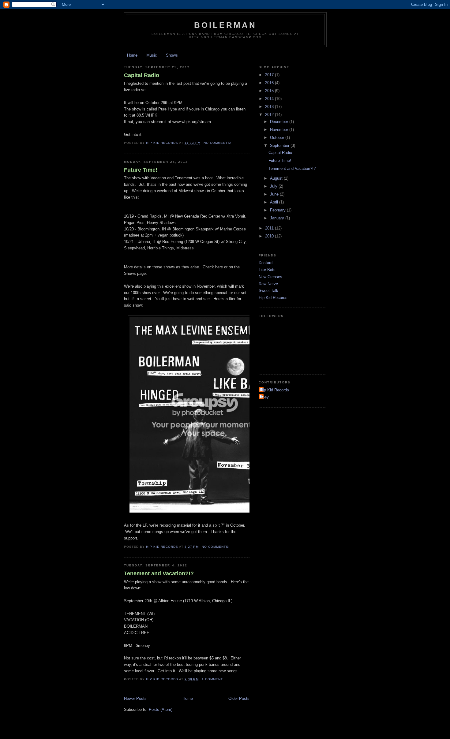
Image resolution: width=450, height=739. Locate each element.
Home (132, 55)
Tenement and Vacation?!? (159, 573)
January (277, 218)
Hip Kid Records (273, 297)
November (279, 129)
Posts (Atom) (160, 709)
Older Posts (238, 698)
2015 (270, 90)
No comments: (218, 142)
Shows (172, 55)
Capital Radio (141, 75)
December (279, 121)
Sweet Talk (268, 290)
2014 (270, 98)
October (277, 137)
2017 (270, 75)
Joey (264, 397)
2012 (270, 114)
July (274, 186)
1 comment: (213, 679)
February (278, 210)
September (280, 145)
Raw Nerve (268, 284)
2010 (270, 236)
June (275, 194)
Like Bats (267, 269)
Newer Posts (135, 698)
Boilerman (225, 25)
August (277, 178)
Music (151, 55)
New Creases (270, 276)
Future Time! (140, 170)
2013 (270, 106)
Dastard (265, 262)
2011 (270, 228)
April (274, 202)
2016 (270, 82)
